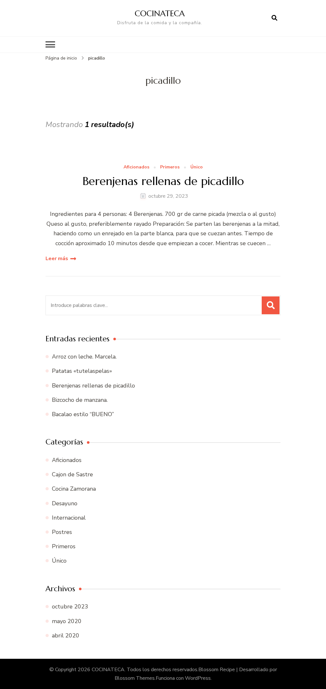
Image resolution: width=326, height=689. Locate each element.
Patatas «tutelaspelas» (82, 371)
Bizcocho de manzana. (80, 400)
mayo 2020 (67, 621)
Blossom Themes (135, 678)
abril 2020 (65, 635)
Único (196, 167)
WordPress (198, 678)
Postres (62, 532)
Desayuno (64, 503)
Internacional (69, 518)
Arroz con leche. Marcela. (84, 356)
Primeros (170, 167)
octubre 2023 (70, 606)
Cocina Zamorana (74, 489)
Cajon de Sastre (72, 474)
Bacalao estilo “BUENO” (83, 414)
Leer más (57, 258)
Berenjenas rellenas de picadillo (163, 181)
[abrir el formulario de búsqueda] (274, 18)
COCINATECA (160, 13)
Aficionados (136, 167)
